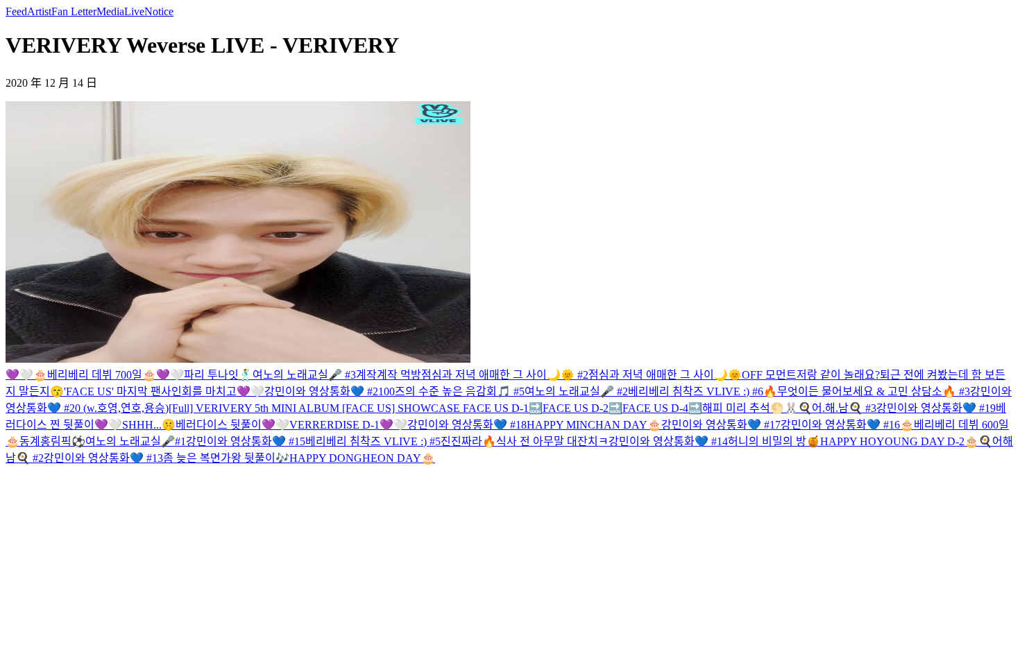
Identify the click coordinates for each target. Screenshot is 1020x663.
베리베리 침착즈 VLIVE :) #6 (695, 391)
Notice (158, 11)
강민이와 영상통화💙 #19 (936, 408)
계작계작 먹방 (388, 375)
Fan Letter (73, 11)
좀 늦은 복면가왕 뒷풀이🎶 (226, 458)
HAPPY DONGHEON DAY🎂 (362, 458)
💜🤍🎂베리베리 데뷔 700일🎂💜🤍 (95, 375)
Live (134, 11)
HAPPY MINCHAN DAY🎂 (594, 425)
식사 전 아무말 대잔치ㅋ (552, 441)
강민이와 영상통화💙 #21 (324, 391)
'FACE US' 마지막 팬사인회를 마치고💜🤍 (164, 391)
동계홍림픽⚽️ (52, 441)
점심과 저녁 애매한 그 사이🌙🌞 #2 (504, 375)
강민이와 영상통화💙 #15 (245, 441)
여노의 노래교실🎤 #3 (304, 375)
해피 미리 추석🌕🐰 (750, 408)
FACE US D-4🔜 (662, 408)
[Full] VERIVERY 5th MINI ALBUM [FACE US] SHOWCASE (316, 408)
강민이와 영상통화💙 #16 (840, 425)
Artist (39, 11)
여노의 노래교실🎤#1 (135, 441)
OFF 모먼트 (769, 375)
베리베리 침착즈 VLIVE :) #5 (373, 441)
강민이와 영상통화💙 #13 (103, 458)
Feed (16, 11)
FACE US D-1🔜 (503, 408)
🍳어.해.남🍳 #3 (837, 408)
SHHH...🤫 (149, 425)
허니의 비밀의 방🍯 (774, 441)
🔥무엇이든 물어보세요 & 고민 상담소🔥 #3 (866, 391)
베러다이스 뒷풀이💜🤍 (232, 425)
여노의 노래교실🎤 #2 (576, 391)
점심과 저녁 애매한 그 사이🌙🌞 (665, 375)
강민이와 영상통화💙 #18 (467, 425)
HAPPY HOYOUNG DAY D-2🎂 (899, 441)
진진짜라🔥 (468, 441)
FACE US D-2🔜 (582, 408)
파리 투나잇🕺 (218, 375)
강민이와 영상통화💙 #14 (668, 441)
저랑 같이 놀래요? (838, 375)
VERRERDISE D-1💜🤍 (348, 425)
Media (110, 11)
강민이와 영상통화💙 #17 (721, 425)
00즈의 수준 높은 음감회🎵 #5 (454, 391)
